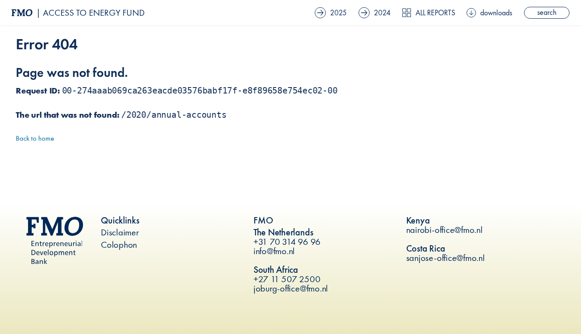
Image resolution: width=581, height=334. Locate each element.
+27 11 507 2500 (286, 279)
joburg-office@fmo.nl (290, 288)
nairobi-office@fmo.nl (444, 230)
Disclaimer (120, 232)
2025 (338, 12)
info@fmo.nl (274, 251)
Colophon (119, 244)
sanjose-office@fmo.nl (445, 258)
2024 (382, 12)
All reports (435, 12)
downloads (496, 12)
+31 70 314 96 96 (287, 241)
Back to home (35, 138)
